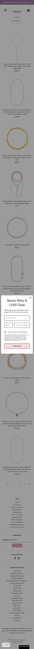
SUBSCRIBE (17, 346)
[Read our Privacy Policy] (29, 335)
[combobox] (8, 325)
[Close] (30, 297)
